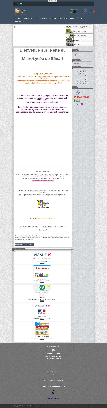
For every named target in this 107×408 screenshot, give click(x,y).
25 (78, 81)
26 (80, 81)
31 (77, 83)
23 (87, 79)
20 (82, 79)
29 (85, 81)
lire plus (42, 282)
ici (59, 102)
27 (82, 81)
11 (78, 77)
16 (87, 77)
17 (77, 79)
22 (85, 79)
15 (85, 77)
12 (80, 77)
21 (84, 79)
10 (77, 77)
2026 (84, 70)
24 (77, 81)
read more (42, 263)
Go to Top (89, 406)
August (81, 70)
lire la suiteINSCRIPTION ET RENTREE (24, 244)
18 (78, 79)
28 (84, 81)
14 (84, 77)
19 (80, 79)
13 (82, 77)
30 (87, 81)
